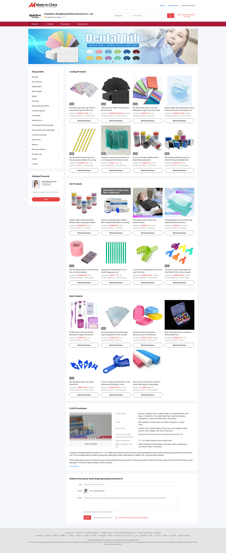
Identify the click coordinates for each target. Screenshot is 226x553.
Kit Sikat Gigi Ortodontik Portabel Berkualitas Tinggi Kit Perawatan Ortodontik (81, 334)
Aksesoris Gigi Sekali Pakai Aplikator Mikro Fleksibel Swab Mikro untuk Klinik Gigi (115, 222)
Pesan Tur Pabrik (91, 444)
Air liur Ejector (37, 82)
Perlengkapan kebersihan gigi (42, 125)
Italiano (110, 535)
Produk (50, 24)
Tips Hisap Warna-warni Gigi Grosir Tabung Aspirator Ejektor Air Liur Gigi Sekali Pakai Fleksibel (82, 159)
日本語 (71, 535)
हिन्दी (150, 535)
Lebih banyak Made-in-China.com (125, 533)
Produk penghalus (38, 111)
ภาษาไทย (158, 535)
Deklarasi (80, 533)
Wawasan (157, 533)
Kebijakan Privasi (106, 533)
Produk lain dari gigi (39, 135)
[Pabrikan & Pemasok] (43, 4)
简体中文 (55, 535)
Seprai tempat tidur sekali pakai (43, 130)
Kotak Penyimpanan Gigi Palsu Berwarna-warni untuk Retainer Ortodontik (144, 334)
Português (102, 535)
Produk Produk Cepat (145, 533)
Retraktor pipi (37, 154)
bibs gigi (35, 77)
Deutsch (94, 535)
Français (78, 535)
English (48, 535)
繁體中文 (64, 535)
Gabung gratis (173, 5)
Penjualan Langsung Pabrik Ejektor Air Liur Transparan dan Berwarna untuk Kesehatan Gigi (115, 159)
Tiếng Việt (173, 535)
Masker (34, 96)
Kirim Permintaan (84, 121)
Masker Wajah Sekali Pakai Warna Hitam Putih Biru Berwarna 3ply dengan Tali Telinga (179, 110)
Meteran (35, 144)
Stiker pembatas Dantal (40, 106)
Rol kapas (35, 101)
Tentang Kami (65, 24)
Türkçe (165, 535)
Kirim (87, 517)
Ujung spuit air (37, 120)
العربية (135, 535)
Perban (34, 159)
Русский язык (119, 535)
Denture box (36, 139)
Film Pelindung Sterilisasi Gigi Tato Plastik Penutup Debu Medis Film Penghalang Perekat (177, 159)
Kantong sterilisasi (38, 149)
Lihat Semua (74, 466)
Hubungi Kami (82, 24)
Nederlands (143, 535)
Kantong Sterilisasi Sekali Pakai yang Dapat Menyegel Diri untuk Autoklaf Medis (114, 334)
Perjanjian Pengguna (92, 533)
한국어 (129, 535)
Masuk (162, 5)
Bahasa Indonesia (184, 535)
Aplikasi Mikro (37, 86)
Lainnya (35, 164)
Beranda (35, 24)
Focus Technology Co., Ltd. (106, 540)
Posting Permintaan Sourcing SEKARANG (131, 517)
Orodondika (36, 115)
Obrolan (47, 184)
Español (86, 535)
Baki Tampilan (37, 91)
